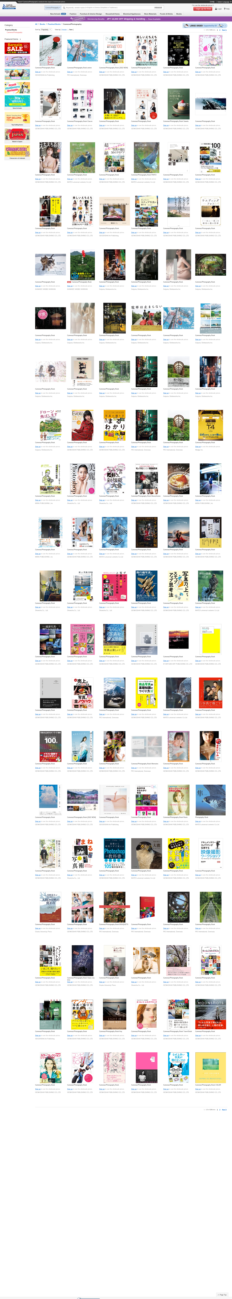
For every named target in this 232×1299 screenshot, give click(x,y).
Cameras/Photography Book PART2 (143, 175)
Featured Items (11, 39)
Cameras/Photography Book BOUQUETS (113, 924)
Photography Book (201, 817)
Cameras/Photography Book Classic (80, 121)
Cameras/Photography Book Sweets (176, 121)
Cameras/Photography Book (45, 68)
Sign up (37, 72)
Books (179, 14)
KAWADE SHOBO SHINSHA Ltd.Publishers (45, 289)
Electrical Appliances (132, 14)
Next (223, 30)
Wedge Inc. (199, 450)
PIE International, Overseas (77, 75)
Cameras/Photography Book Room (175, 817)
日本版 (212, 2)
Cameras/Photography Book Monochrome (145, 496)
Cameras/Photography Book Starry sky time (81, 979)
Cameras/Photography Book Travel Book (177, 1031)
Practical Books (11, 30)
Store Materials (150, 14)
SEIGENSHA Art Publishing (44, 75)
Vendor (64, 30)
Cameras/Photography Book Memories (144, 764)
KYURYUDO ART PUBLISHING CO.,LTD (177, 664)
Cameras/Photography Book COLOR (208, 1085)
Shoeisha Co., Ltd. (73, 503)
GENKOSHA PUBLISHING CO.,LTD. (112, 75)
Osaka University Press (43, 932)
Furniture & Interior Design (91, 14)
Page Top (223, 1295)
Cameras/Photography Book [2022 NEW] (113, 68)
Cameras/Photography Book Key (110, 1031)
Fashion (73, 14)
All (36, 24)
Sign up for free (203, 9)
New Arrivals (57, 14)
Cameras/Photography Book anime (79, 68)
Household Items (113, 14)
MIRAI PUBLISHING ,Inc (44, 503)
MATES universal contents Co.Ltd (79, 182)
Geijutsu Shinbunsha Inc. (108, 289)
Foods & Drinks (166, 14)
